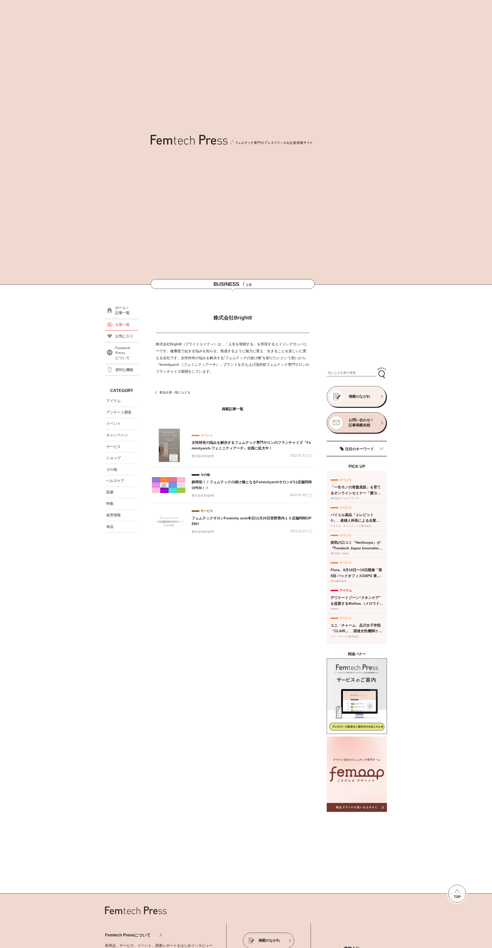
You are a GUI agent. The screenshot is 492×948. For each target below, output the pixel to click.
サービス (113, 447)
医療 (110, 492)
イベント (113, 423)
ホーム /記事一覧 (122, 310)
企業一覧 (122, 324)
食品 (110, 527)
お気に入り (124, 336)
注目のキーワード (359, 449)
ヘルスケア (115, 481)
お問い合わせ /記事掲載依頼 (360, 422)
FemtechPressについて (122, 353)
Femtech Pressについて (128, 935)
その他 (111, 469)
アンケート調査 (118, 412)
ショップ (113, 458)
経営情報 (113, 515)
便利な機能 (124, 370)
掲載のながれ (359, 396)
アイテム (113, 401)
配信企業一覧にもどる (175, 392)
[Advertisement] (357, 332)
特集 (110, 503)
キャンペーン (117, 435)
